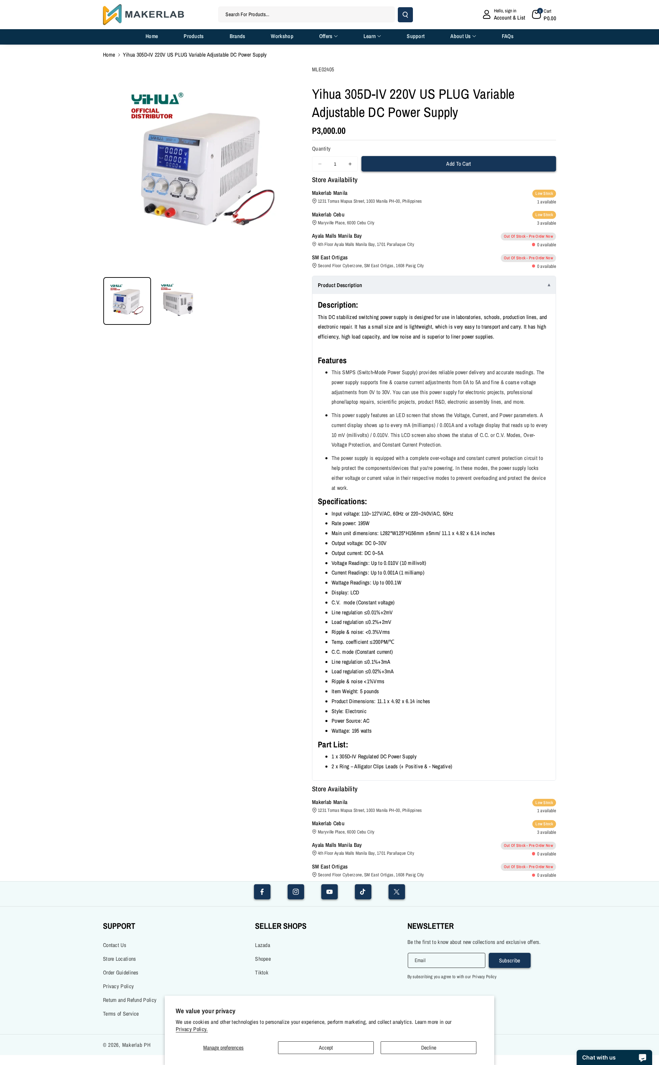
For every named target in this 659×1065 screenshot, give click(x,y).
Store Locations (119, 958)
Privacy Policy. (192, 1029)
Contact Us (114, 945)
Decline (428, 1047)
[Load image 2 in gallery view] (178, 301)
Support (119, 925)
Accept (326, 1047)
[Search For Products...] (405, 14)
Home (109, 54)
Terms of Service (121, 1013)
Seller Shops (281, 925)
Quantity (321, 148)
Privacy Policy (118, 986)
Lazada (262, 945)
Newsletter (430, 925)
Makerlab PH (136, 1045)
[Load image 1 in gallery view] (127, 301)
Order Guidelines (121, 972)
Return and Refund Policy (130, 1000)
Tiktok (261, 972)
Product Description (340, 285)
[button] (544, 14)
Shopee (263, 958)
